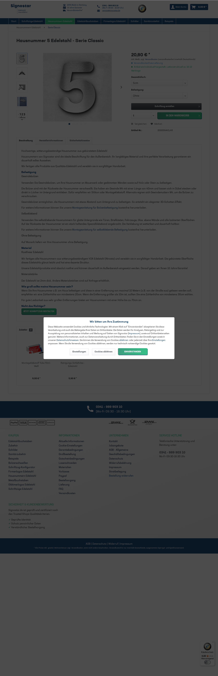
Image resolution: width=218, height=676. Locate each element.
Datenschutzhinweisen (67, 340)
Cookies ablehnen (104, 352)
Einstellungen (158, 340)
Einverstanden (132, 352)
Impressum (134, 333)
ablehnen (123, 340)
